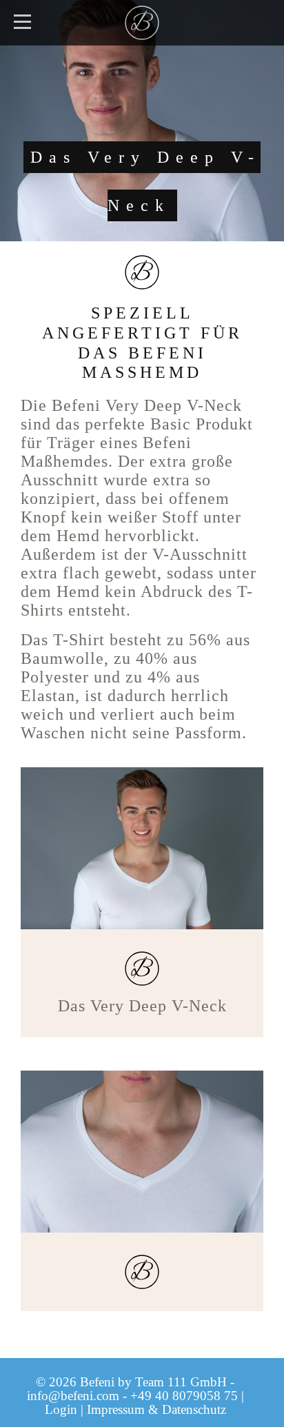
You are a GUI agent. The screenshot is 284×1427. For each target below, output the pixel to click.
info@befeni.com (73, 1395)
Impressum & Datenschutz (156, 1409)
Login (61, 1409)
